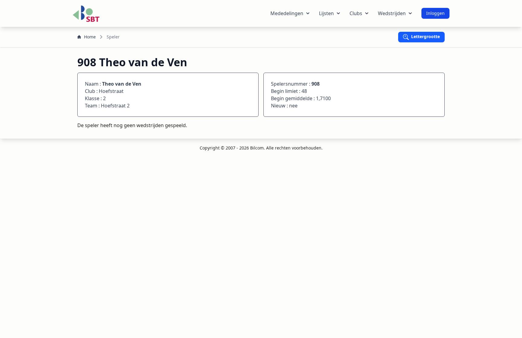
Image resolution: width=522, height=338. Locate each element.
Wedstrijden (392, 13)
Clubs (356, 13)
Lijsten (326, 13)
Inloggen (435, 13)
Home (90, 37)
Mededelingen (286, 13)
